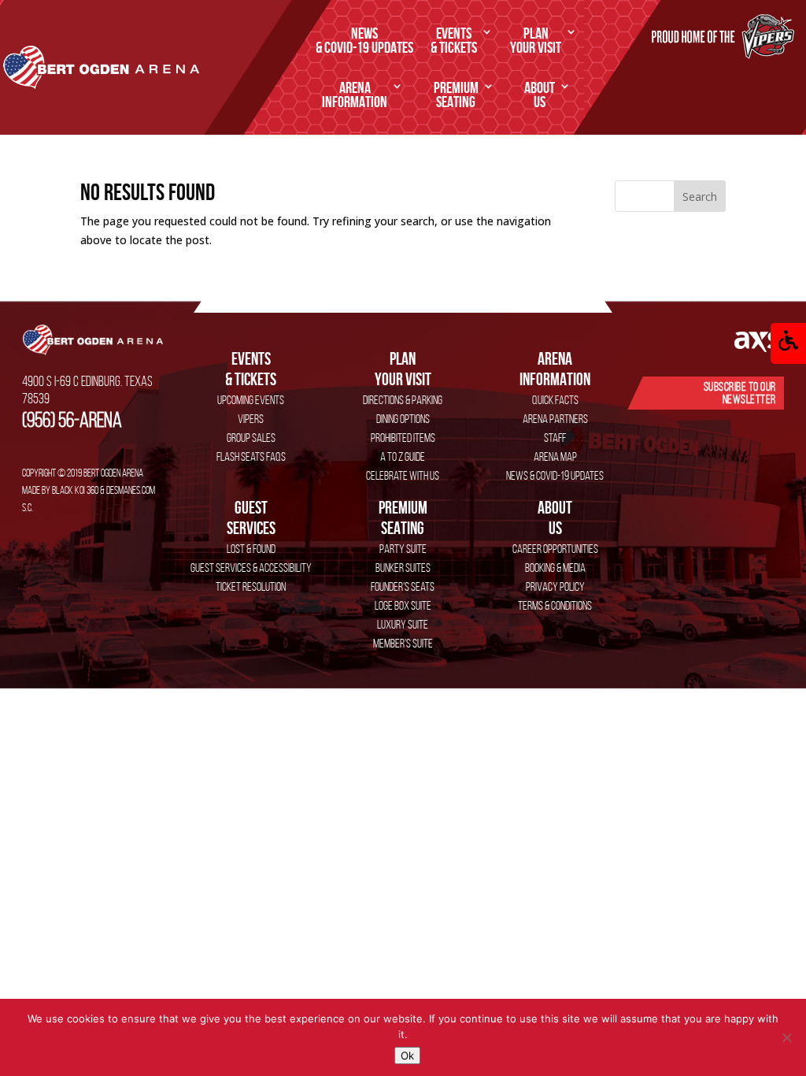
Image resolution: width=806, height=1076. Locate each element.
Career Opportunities (555, 548)
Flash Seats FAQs (251, 456)
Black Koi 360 (75, 490)
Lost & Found (251, 548)
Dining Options (403, 418)
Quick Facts (555, 399)
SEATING (456, 95)
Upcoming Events (250, 399)
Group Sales (251, 437)
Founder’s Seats (402, 586)
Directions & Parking (402, 399)
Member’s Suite (403, 643)
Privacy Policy (555, 586)
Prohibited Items (403, 437)
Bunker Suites (403, 567)
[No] (786, 1037)
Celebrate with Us (402, 475)
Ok (407, 1055)
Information (554, 368)
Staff (555, 437)
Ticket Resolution (251, 586)
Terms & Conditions (555, 605)
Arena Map (555, 456)
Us (555, 517)
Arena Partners (555, 418)
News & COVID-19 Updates (555, 475)
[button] (788, 343)
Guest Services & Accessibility (251, 567)
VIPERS (251, 418)
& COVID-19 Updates (364, 41)
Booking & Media (555, 567)
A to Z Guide (402, 456)
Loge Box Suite (403, 605)
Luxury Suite (402, 624)
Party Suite (403, 548)
